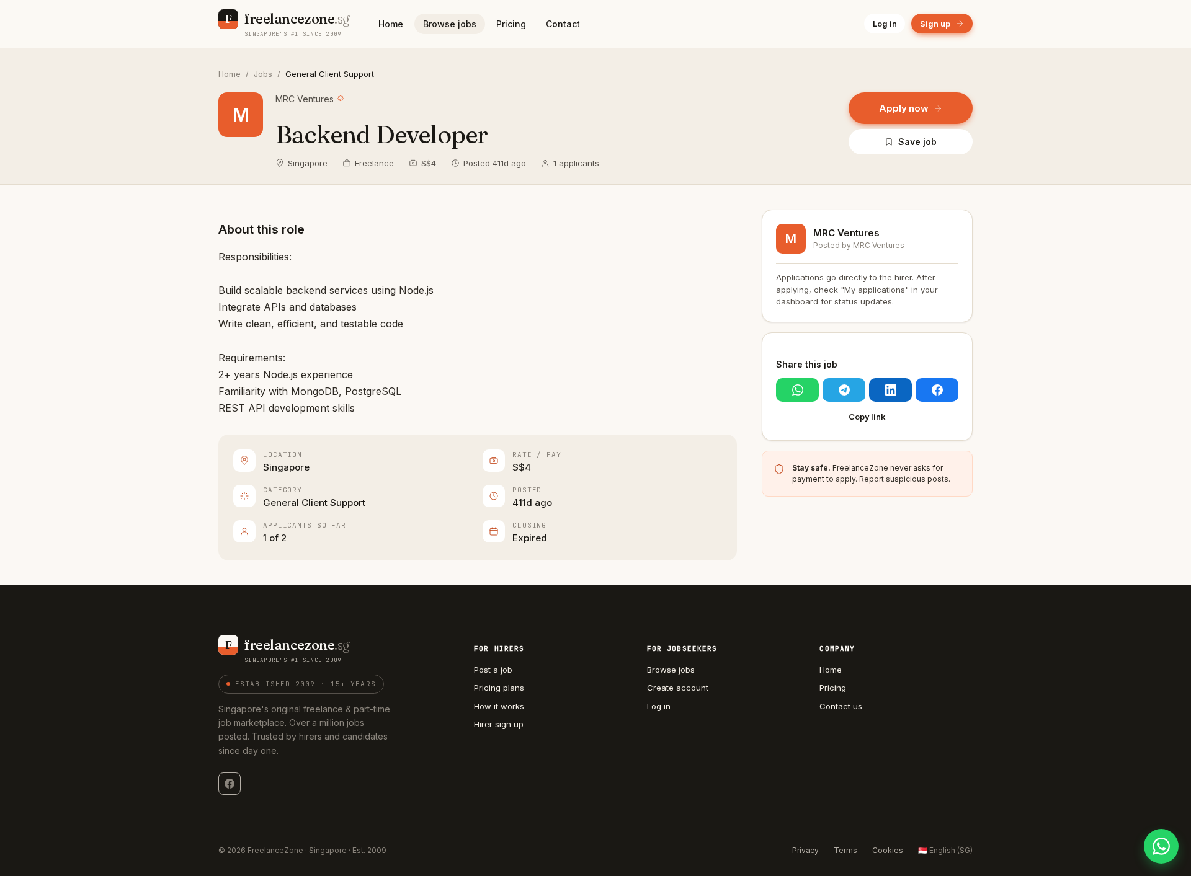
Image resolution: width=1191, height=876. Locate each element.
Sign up (935, 24)
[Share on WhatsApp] (797, 390)
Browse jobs (449, 24)
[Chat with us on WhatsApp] (1161, 846)
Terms (845, 850)
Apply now (904, 108)
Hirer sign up (499, 724)
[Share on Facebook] (937, 390)
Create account (677, 687)
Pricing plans (499, 687)
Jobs (263, 74)
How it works (499, 706)
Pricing (511, 24)
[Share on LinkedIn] (890, 390)
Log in (885, 24)
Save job (917, 141)
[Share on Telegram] (844, 390)
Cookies (887, 850)
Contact (563, 24)
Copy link (867, 417)
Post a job (493, 670)
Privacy (805, 850)
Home (390, 24)
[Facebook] (229, 783)
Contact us (840, 706)
